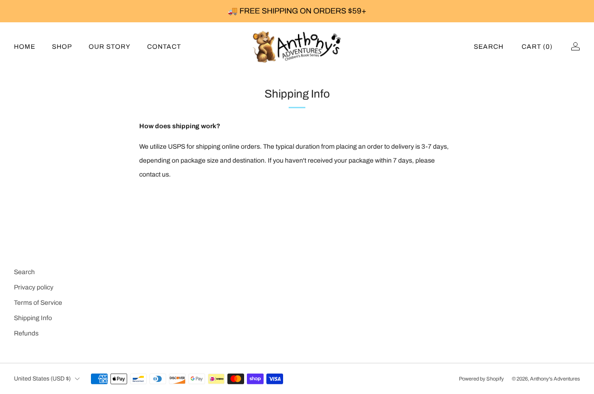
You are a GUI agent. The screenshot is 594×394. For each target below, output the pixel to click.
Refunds (26, 333)
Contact (164, 46)
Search (489, 46)
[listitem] (297, 11)
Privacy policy (33, 287)
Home (24, 46)
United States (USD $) (42, 378)
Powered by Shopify (481, 378)
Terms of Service (38, 302)
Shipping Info (33, 318)
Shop (62, 46)
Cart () (537, 46)
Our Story (109, 46)
